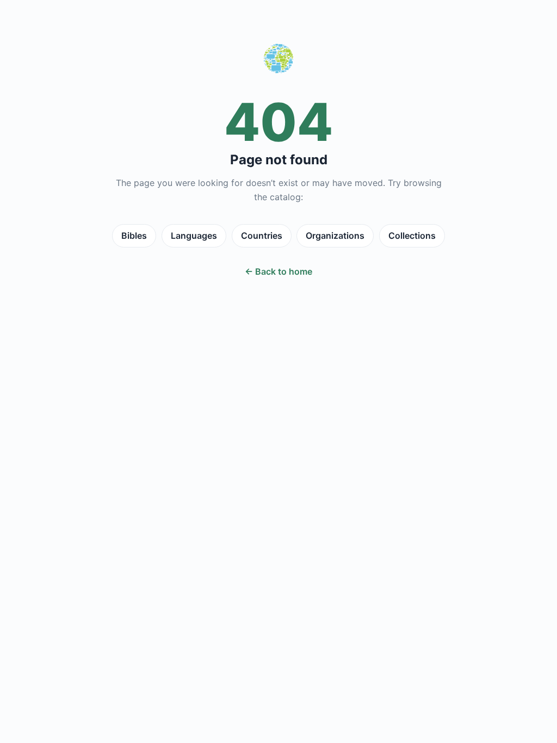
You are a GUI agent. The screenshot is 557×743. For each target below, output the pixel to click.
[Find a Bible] (278, 61)
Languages (194, 235)
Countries (261, 235)
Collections (412, 235)
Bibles (134, 235)
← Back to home (278, 271)
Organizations (335, 235)
